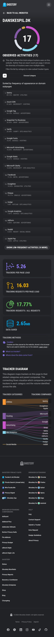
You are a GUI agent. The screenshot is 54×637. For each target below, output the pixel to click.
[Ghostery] (10, 5)
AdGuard (5, 516)
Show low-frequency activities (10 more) (27, 247)
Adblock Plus (6, 522)
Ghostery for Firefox (37, 482)
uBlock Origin (7, 548)
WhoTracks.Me (10, 488)
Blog (3, 595)
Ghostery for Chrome (37, 477)
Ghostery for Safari (37, 488)
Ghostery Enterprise (9, 585)
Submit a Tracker (34, 525)
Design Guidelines (35, 535)
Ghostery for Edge (36, 498)
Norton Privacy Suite (9, 532)
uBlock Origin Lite (8, 553)
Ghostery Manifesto (9, 569)
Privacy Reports (7, 575)
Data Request (33, 530)
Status (4, 564)
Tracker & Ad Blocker (12, 477)
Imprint (36, 622)
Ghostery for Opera (37, 493)
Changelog (6, 601)
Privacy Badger (7, 542)
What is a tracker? (13, 351)
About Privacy (34, 540)
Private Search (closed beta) (15, 482)
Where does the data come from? (19, 355)
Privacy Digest (10, 493)
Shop (4, 590)
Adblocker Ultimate (8, 527)
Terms (17, 622)
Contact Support (34, 520)
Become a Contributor (10, 580)
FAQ (30, 514)
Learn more (43, 347)
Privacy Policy (27, 622)
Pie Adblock (6, 537)
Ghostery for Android (37, 503)
